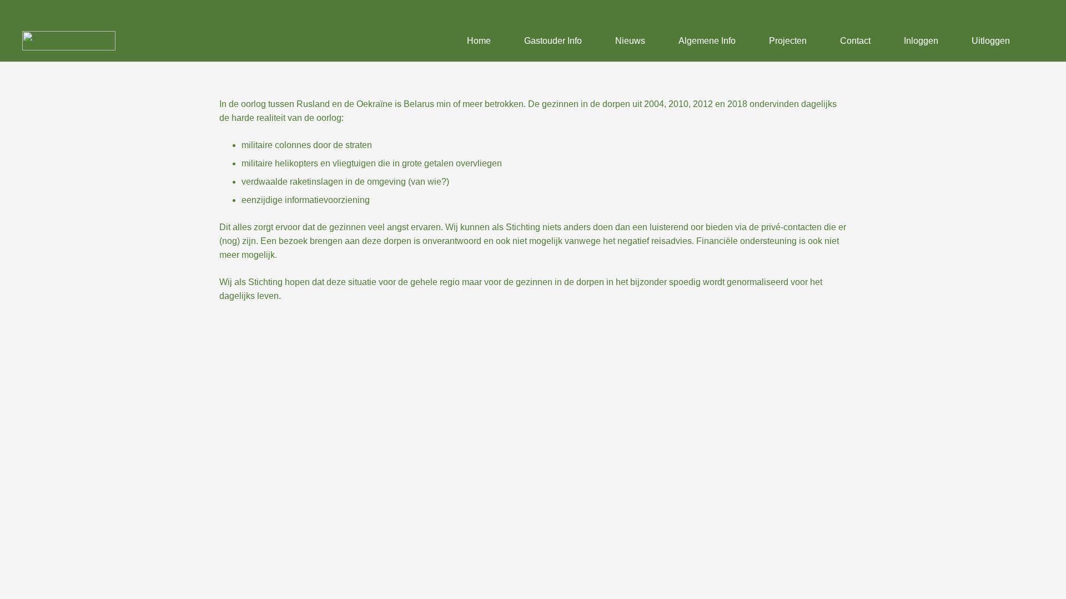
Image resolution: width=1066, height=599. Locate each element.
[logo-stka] (68, 40)
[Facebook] (1035, 10)
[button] (1038, 41)
